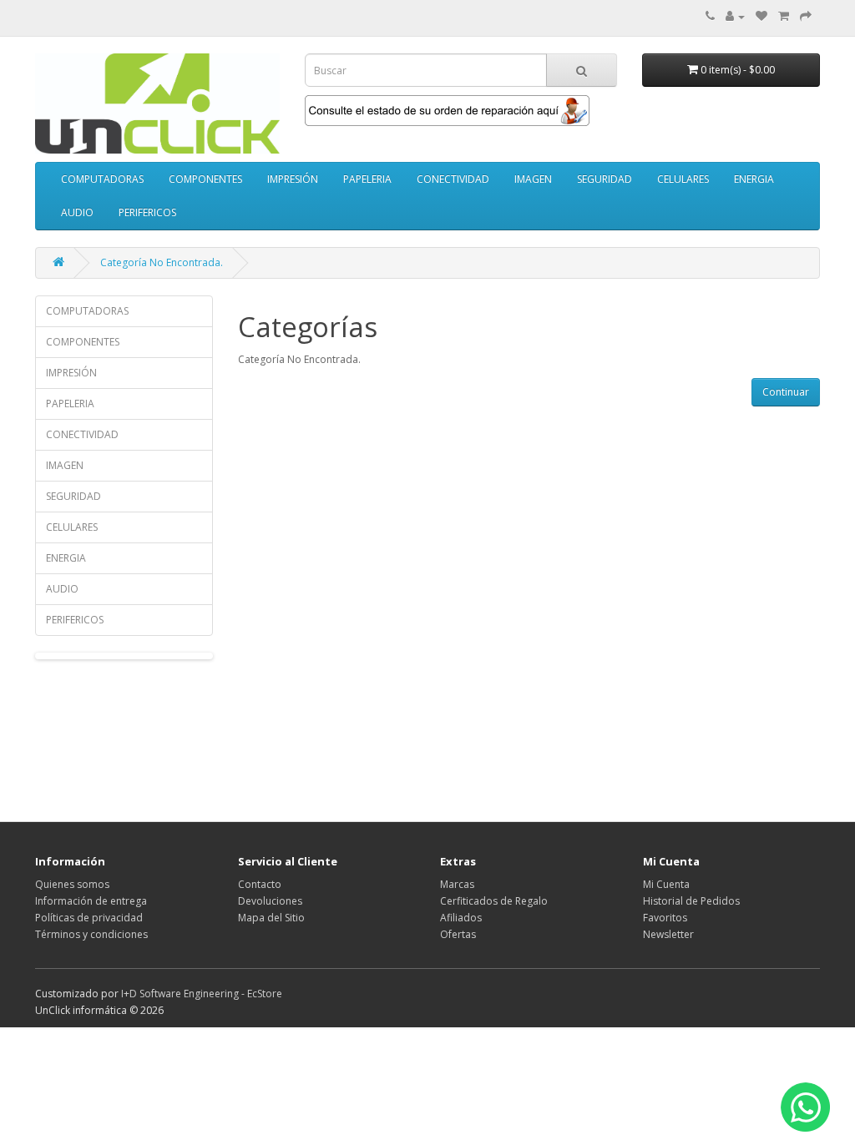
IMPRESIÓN (292, 179)
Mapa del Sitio (271, 917)
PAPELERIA (367, 179)
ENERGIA (754, 179)
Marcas (457, 884)
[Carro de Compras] (783, 16)
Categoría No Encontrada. (161, 262)
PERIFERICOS (147, 212)
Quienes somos (72, 884)
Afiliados (461, 917)
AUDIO (77, 212)
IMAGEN (533, 179)
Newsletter (668, 934)
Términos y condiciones (91, 934)
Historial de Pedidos (691, 901)
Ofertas (458, 934)
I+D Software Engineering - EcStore (201, 993)
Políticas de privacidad (89, 917)
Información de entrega (91, 901)
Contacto (259, 884)
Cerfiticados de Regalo (494, 901)
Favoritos (665, 917)
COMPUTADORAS (102, 179)
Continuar (785, 392)
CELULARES (683, 179)
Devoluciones (270, 901)
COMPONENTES (205, 179)
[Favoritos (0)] (761, 16)
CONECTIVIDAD (453, 179)
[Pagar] (806, 16)
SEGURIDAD (604, 179)
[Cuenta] (735, 16)
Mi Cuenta (666, 884)
